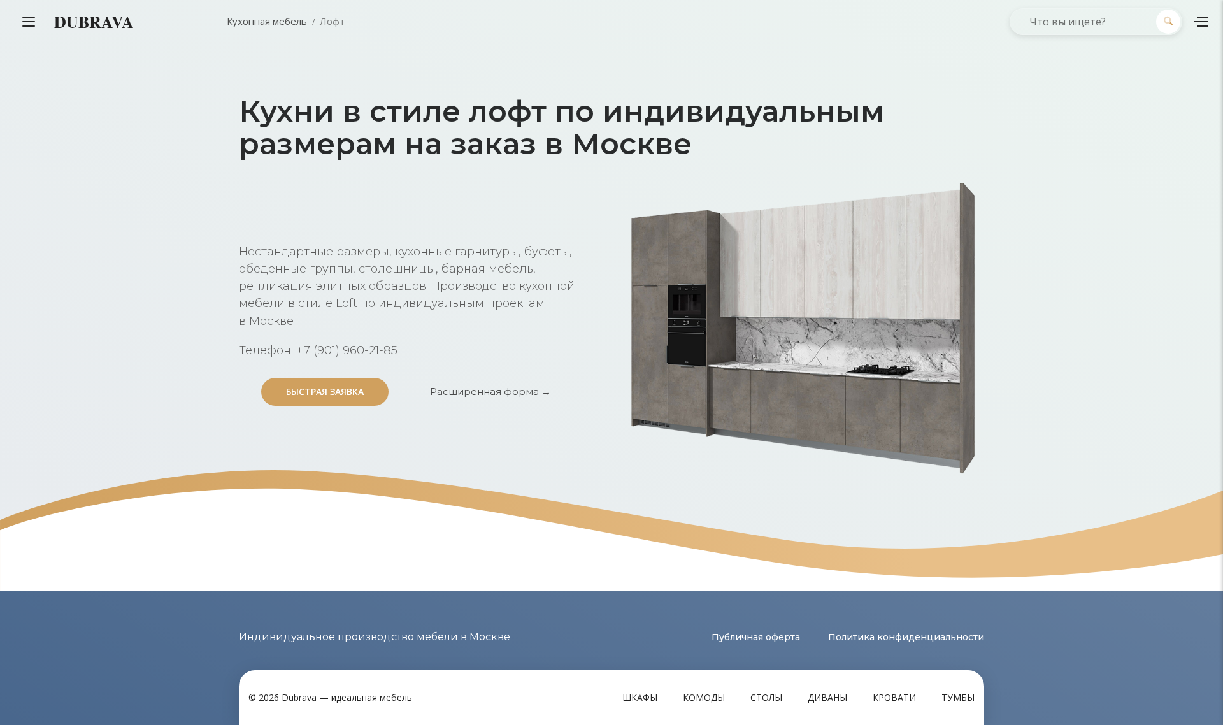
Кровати (894, 697)
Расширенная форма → (490, 391)
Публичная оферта (756, 637)
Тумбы (958, 697)
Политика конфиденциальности (906, 637)
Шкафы (639, 697)
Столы (766, 697)
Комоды (704, 697)
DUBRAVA (94, 22)
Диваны (827, 697)
